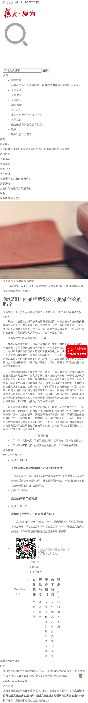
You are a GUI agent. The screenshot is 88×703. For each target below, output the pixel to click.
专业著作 (16, 114)
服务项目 (16, 80)
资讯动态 (16, 100)
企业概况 (16, 124)
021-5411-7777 (24, 2)
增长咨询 (42, 85)
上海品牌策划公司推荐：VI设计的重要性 (37, 468)
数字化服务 (74, 85)
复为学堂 (37, 114)
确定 (2, 665)
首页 (5, 75)
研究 (30, 286)
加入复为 (27, 134)
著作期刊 (16, 109)
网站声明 (8, 685)
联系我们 (16, 134)
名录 (19, 95)
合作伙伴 (16, 90)
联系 (13, 129)
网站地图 (80, 670)
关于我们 (16, 119)
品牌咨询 (16, 85)
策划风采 (37, 124)
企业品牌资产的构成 (24, 498)
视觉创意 (52, 85)
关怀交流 (27, 124)
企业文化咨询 (29, 85)
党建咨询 (63, 85)
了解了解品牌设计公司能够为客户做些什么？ (58, 440)
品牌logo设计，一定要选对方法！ (33, 514)
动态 (13, 104)
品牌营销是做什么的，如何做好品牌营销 (56, 445)
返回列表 (43, 435)
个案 (13, 95)
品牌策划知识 (56, 286)
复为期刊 (27, 114)
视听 (19, 104)
